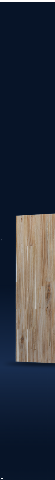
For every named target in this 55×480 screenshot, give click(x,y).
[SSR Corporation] (2, 0)
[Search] (52, 1)
